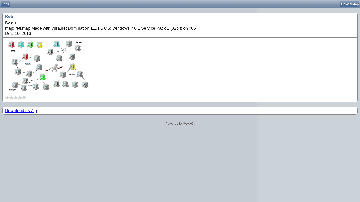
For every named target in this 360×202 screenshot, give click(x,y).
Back (5, 4)
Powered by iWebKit (180, 123)
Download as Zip (21, 110)
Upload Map (350, 4)
